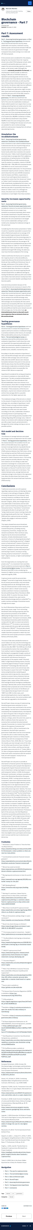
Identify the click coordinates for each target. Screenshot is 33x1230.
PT (27, 1226)
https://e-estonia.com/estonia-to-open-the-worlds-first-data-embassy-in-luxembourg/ (16, 1009)
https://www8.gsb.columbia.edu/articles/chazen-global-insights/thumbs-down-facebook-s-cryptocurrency (16, 1154)
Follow (28, 11)
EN (30, 1226)
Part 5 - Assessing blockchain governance (13, 39)
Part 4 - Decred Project (11, 1179)
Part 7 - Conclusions (11, 1188)
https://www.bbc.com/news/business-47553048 (15, 920)
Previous (9, 1216)
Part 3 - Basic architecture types (14, 1176)
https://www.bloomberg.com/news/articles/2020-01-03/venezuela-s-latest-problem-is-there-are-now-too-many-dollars (16, 851)
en (13, 1193)
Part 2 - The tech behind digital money (12, 337)
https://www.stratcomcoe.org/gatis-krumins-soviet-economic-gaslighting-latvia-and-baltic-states (15, 1109)
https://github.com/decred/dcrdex (11, 987)
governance (19, 1193)
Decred (11, 1197)
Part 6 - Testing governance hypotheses (13, 326)
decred (8, 1193)
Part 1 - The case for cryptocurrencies (16, 1171)
